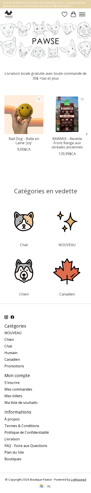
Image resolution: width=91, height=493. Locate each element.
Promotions (14, 366)
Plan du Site (14, 452)
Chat (24, 244)
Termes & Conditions (21, 425)
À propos (12, 419)
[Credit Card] (41, 486)
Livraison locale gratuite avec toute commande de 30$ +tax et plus (46, 76)
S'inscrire (12, 382)
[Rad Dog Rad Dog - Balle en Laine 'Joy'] (23, 114)
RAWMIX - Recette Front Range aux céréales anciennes (67, 143)
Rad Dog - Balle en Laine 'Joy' (24, 140)
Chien (24, 294)
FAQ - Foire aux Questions (25, 445)
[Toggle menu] (82, 14)
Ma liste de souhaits (21, 402)
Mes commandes (18, 389)
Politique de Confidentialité (26, 432)
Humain (10, 352)
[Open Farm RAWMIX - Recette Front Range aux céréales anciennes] (67, 114)
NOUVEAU (67, 244)
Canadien (67, 294)
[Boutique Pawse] (8, 14)
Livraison (12, 439)
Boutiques (12, 459)
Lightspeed (78, 479)
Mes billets (13, 395)
